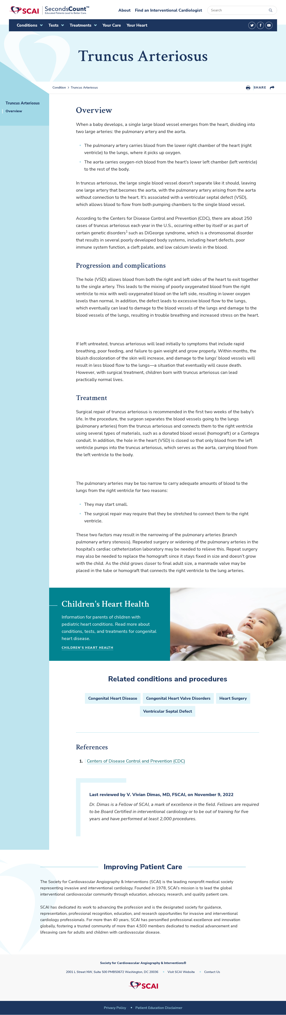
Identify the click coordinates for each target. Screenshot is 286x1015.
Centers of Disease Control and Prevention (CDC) (136, 761)
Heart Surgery (233, 698)
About (124, 10)
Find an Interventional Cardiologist (168, 10)
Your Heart (137, 25)
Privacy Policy (115, 1007)
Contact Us (212, 972)
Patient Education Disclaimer (158, 1007)
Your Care (112, 25)
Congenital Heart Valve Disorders (178, 698)
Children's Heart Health (87, 648)
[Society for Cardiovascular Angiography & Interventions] (49, 10)
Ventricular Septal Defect (167, 711)
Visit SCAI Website (181, 972)
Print (248, 88)
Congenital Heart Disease (112, 698)
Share (260, 87)
